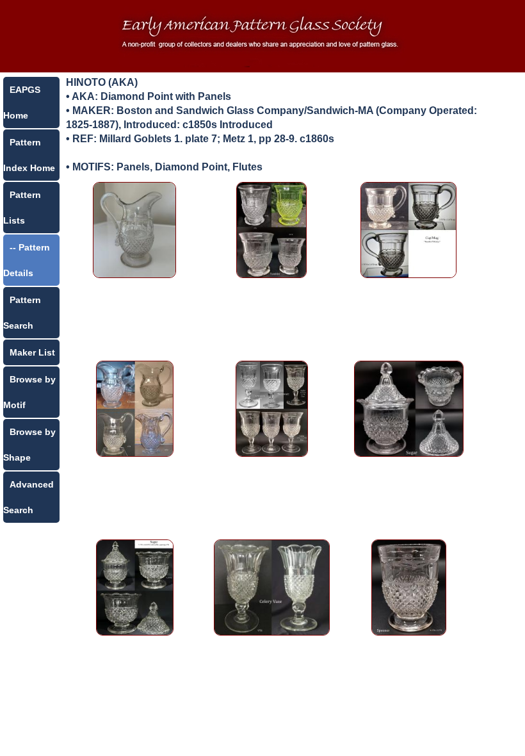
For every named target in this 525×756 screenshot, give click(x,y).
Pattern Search (22, 313)
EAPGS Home (21, 102)
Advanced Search (28, 497)
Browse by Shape (29, 445)
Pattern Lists (22, 208)
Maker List (32, 352)
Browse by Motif (29, 392)
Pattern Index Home (29, 155)
